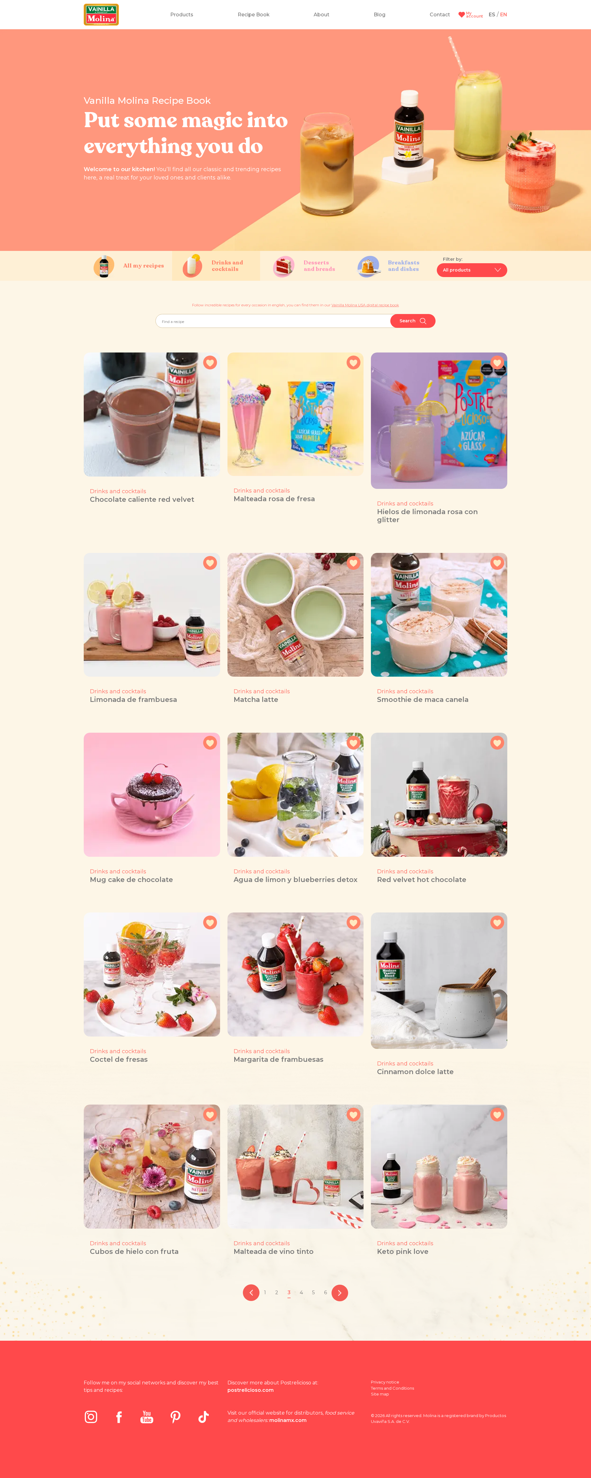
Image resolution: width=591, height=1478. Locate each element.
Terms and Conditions (392, 1388)
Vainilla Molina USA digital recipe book (365, 305)
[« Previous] (251, 1292)
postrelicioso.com (250, 1390)
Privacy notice (385, 1381)
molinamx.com (288, 1420)
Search (408, 321)
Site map (380, 1393)
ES (492, 15)
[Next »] (340, 1292)
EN (503, 15)
